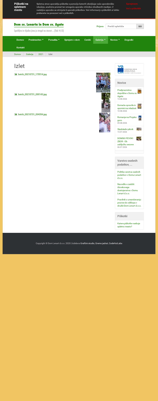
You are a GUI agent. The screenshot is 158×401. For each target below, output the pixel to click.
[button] (44, 40)
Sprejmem (132, 3)
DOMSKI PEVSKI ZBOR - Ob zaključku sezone (125, 141)
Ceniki (87, 39)
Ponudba (52, 39)
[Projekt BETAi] (129, 69)
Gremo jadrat (101, 243)
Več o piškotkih (133, 8)
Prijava (100, 26)
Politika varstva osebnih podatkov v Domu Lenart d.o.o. (129, 175)
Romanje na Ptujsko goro (127, 119)
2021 (40, 54)
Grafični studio (87, 243)
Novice (114, 39)
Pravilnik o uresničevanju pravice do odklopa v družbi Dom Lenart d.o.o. (129, 202)
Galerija (99, 39)
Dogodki (129, 39)
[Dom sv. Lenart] (39, 27)
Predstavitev (35, 39)
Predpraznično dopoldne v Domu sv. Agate (127, 93)
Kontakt (21, 47)
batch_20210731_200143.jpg (32, 94)
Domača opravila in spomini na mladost (126, 106)
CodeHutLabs (115, 243)
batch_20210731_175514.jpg (32, 74)
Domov (20, 39)
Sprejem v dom (72, 39)
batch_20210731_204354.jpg (32, 114)
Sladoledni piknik (125, 129)
